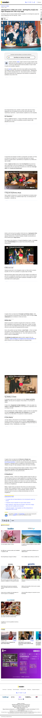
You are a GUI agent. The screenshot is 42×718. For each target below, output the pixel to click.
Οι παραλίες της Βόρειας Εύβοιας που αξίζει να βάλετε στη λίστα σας (31, 545)
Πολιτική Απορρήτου (16, 689)
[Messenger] (41, 19)
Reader (16, 513)
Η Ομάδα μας (29, 689)
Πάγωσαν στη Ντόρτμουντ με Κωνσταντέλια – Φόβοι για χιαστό (31, 580)
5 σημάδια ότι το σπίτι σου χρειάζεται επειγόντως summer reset (9, 622)
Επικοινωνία (5, 689)
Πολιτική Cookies (23, 689)
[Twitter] (32, 2)
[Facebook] (28, 2)
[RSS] (25, 2)
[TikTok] (34, 2)
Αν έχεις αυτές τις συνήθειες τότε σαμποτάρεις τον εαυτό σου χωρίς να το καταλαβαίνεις (9, 593)
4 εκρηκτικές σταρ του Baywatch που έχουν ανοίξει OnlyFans (18, 502)
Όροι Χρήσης (10, 689)
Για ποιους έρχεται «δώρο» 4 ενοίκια (7, 544)
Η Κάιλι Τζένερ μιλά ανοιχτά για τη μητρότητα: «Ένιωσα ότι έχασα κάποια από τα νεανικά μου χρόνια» (9, 587)
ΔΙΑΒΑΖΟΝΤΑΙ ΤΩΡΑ (9, 496)
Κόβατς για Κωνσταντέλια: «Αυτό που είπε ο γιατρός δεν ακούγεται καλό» (31, 587)
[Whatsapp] (41, 21)
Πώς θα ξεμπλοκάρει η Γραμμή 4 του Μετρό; (8, 556)
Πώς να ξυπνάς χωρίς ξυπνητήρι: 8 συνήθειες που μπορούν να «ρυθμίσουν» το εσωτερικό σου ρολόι (10, 580)
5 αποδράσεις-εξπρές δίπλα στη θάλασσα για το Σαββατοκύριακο (30, 551)
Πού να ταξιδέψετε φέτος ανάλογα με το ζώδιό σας (30, 556)
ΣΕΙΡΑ (13, 520)
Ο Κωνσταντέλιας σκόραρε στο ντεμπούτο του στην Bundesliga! (31, 593)
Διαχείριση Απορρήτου (35, 689)
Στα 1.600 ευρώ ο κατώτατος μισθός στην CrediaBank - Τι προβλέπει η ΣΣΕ (10, 551)
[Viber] (41, 23)
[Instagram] (30, 2)
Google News (21, 513)
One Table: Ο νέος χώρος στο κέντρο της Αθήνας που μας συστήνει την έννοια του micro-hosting (10, 616)
